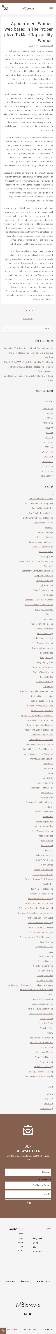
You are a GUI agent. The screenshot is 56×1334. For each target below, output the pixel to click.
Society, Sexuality (45, 975)
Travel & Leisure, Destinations (40, 1008)
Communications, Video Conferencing (36, 561)
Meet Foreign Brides (44, 821)
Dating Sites (47, 594)
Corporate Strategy (44, 580)
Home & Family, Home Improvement (37, 715)
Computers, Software (43, 575)
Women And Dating (44, 1052)
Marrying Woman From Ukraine (39, 802)
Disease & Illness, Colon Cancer (39, 604)
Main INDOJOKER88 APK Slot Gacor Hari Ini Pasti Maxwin (28, 362)
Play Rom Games (45, 864)
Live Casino (48, 768)
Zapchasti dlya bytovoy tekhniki (39, 1076)
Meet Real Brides (45, 835)
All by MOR (37, 1238)
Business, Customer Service (41, 542)
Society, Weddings (44, 980)
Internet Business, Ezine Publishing (38, 753)
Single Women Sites (44, 946)
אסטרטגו (7, 1329)
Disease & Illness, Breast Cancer (39, 599)
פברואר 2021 (47, 451)
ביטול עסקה (11, 1281)
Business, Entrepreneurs (42, 546)
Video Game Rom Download (40, 1037)
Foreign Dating (46, 657)
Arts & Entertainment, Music (41, 498)
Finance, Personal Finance (41, 623)
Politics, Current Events (43, 874)
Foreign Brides (46, 652)
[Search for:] (28, 328)
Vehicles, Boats (46, 1023)
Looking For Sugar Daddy (42, 787)
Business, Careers (45, 537)
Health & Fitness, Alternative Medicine (36, 691)
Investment (48, 763)
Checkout (39, 1281)
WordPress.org (46, 1108)
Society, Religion (45, 970)
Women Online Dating (43, 1066)
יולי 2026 (49, 413)
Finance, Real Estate (44, 628)
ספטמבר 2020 (47, 475)
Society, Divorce (45, 956)
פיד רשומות (48, 1098)
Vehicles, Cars (46, 1028)
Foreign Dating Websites (42, 667)
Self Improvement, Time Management (36, 937)
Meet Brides (48, 816)
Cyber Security (46, 585)
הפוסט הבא (28, 318)
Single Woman (46, 941)
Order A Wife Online (44, 859)
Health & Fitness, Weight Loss (40, 705)
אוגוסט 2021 (48, 423)
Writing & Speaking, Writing (41, 1071)
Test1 (50, 994)
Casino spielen (46, 556)
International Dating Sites (42, 734)
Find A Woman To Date (43, 638)
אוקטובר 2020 (47, 471)
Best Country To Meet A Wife (40, 513)
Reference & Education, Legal (40, 917)
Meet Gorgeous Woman (42, 831)
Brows (35, 1242)
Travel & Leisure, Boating (42, 1003)
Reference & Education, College (39, 903)
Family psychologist (44, 609)
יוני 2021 (49, 432)
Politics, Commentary (43, 869)
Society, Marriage (45, 961)
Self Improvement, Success (41, 932)
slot (51, 951)
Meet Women (47, 845)
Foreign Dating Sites (44, 662)
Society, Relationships (43, 965)
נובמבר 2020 (47, 466)
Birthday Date (45, 1179)
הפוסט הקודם (27, 310)
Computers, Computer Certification (37, 570)
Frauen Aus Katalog (44, 681)
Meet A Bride (47, 807)
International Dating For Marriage (38, 729)
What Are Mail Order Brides (41, 1042)
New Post (48, 850)
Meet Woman (47, 840)
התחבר (50, 1094)
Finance (49, 614)
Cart (48, 1281)
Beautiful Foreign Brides (42, 508)
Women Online (46, 1061)
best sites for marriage (14, 231)
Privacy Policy (25, 1281)
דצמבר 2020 (47, 461)
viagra (50, 1032)
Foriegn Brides (46, 676)
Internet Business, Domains (41, 739)
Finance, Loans (46, 619)
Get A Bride (48, 686)
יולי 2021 (49, 427)
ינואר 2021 (48, 456)
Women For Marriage (44, 1057)
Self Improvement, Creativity (40, 927)
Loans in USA (47, 778)
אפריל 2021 (48, 442)
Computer (48, 566)
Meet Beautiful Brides (44, 811)
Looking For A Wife (45, 782)
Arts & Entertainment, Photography (37, 503)
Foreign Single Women (43, 672)
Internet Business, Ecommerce (39, 744)
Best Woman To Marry (43, 522)
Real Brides (48, 884)
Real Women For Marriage (41, 888)
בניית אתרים (21, 1329)
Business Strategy (45, 532)
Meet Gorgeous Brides (43, 826)
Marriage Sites (47, 797)
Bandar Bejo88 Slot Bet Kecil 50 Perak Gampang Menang (28, 348)
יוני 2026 (49, 418)
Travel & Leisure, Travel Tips (41, 1013)
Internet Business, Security (41, 758)
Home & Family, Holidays (42, 710)
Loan (50, 773)
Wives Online (47, 1047)
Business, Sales (46, 551)
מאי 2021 (49, 437)
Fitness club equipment (42, 647)
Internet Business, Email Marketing (38, 749)
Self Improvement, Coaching (40, 922)
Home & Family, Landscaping (40, 725)
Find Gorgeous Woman (43, 643)
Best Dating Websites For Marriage (38, 517)
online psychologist (44, 855)
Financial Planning (45, 633)
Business (49, 527)
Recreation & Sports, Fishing (40, 898)
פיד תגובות (48, 1103)
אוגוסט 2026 (47, 408)
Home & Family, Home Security (39, 720)
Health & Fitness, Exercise (41, 696)
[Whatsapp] (25, 1314)
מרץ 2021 (49, 447)
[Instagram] (7, 8)
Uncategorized (46, 45)
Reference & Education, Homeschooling (35, 913)
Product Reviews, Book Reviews (39, 879)
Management (47, 792)
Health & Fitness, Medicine (41, 700)
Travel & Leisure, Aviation (42, 999)
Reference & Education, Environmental (36, 908)
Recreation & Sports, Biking (41, 893)
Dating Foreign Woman (43, 590)
